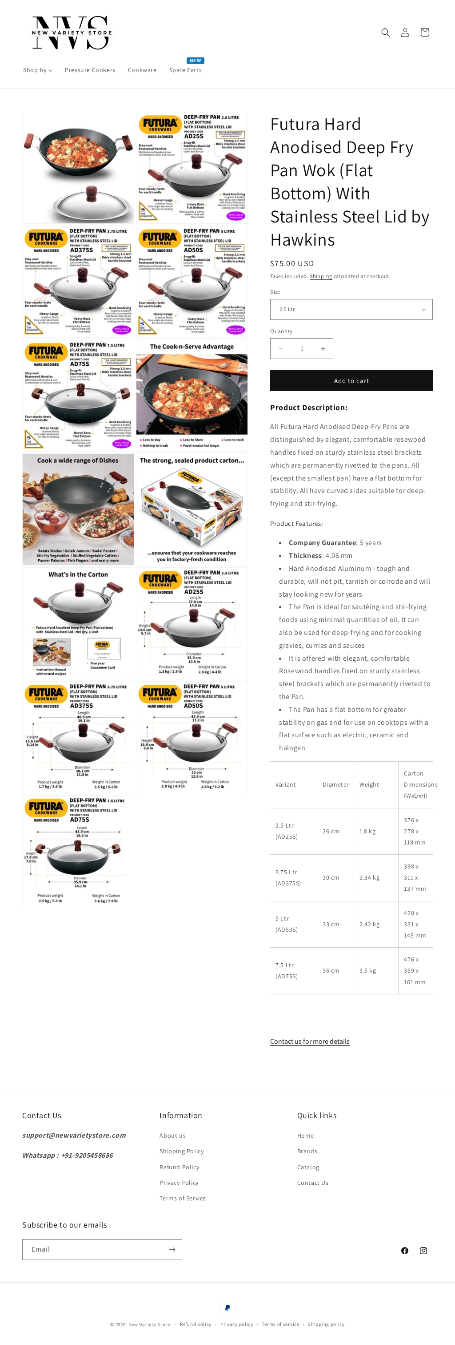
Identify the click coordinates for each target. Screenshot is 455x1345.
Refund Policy (179, 1167)
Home (305, 1135)
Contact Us (313, 1183)
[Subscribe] (172, 1249)
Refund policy (196, 1324)
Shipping (321, 276)
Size (275, 291)
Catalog (308, 1167)
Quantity (281, 331)
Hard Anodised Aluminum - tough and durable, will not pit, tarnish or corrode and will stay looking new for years (354, 581)
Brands (307, 1151)
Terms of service (280, 1324)
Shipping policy (326, 1324)
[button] (385, 32)
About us (173, 1135)
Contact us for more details (310, 1041)
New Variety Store (149, 1324)
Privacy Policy (179, 1183)
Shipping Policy (182, 1151)
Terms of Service (183, 1198)
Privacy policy (236, 1324)
